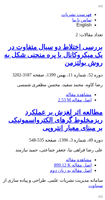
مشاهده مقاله (79, 94)
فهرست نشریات (76, 14)
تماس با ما (82, 19)
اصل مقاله (75, 99)
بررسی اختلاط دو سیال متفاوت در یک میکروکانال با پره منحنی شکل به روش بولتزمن (53, 54)
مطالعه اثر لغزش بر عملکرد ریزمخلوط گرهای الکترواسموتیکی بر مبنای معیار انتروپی (55, 119)
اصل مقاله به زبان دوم (71, 170)
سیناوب (95, 185)
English (84, 24)
